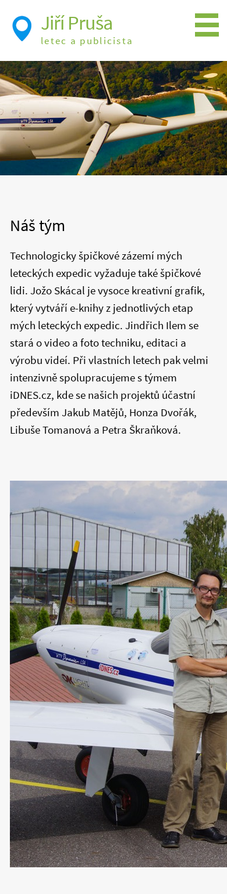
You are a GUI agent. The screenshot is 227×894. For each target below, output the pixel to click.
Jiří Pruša (76, 22)
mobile (209, 25)
